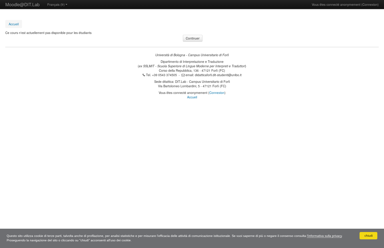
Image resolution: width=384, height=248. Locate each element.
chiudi (368, 235)
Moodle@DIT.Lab (22, 4)
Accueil (192, 97)
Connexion (370, 4)
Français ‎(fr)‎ (56, 4)
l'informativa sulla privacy (324, 236)
